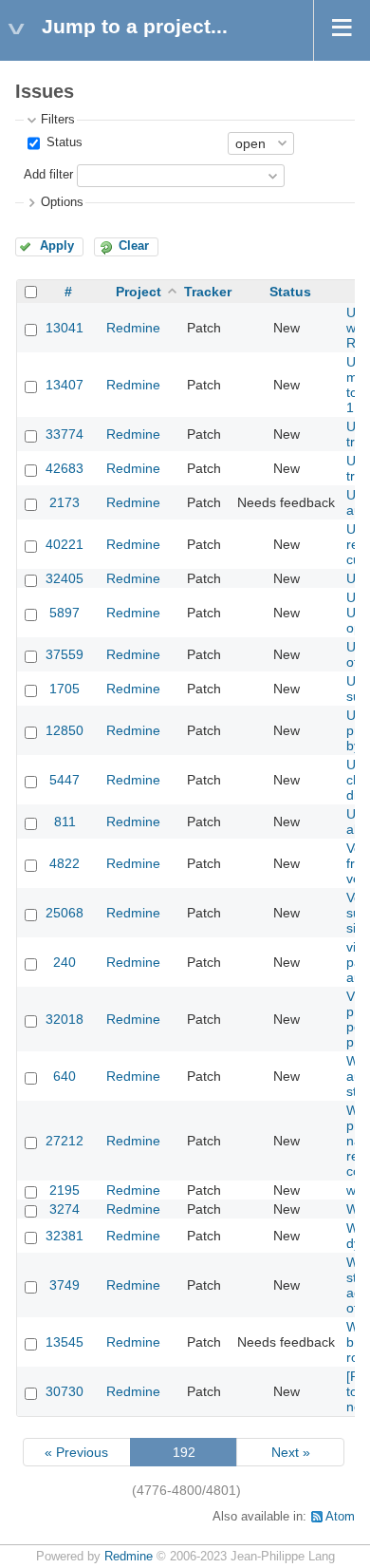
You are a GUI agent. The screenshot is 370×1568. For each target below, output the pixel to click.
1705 (64, 688)
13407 (64, 384)
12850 (64, 730)
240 (64, 962)
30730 (64, 1391)
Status (63, 142)
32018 (64, 1019)
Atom (340, 1516)
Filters (58, 119)
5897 (64, 612)
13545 (64, 1342)
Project (138, 291)
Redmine (133, 327)
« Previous (76, 1452)
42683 (64, 468)
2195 (64, 1190)
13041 (64, 327)
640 (64, 1076)
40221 (64, 544)
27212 (64, 1140)
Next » (290, 1452)
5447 (64, 779)
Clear (134, 246)
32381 (64, 1235)
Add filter (48, 174)
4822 (64, 863)
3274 (64, 1209)
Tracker (207, 291)
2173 (64, 502)
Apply (57, 246)
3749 (64, 1285)
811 (65, 821)
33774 (64, 434)
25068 (64, 912)
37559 (64, 654)
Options (62, 202)
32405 (64, 578)
